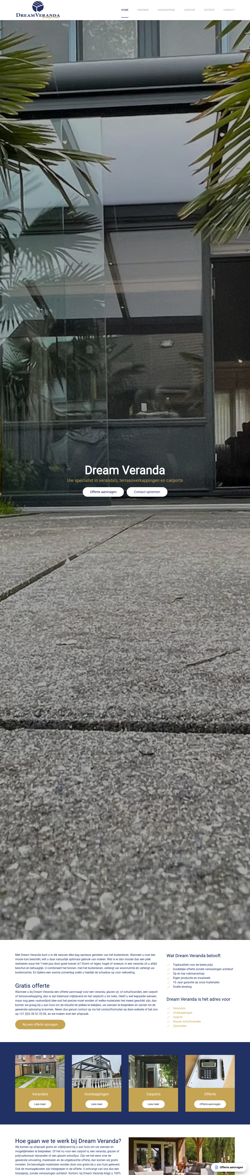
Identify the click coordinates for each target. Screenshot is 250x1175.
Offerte (209, 9)
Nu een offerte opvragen (40, 1024)
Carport (189, 9)
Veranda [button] (143, 9)
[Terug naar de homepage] (38, 10)
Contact (229, 9)
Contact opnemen (147, 492)
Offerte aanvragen (103, 492)
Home (124, 9)
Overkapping (166, 9)
